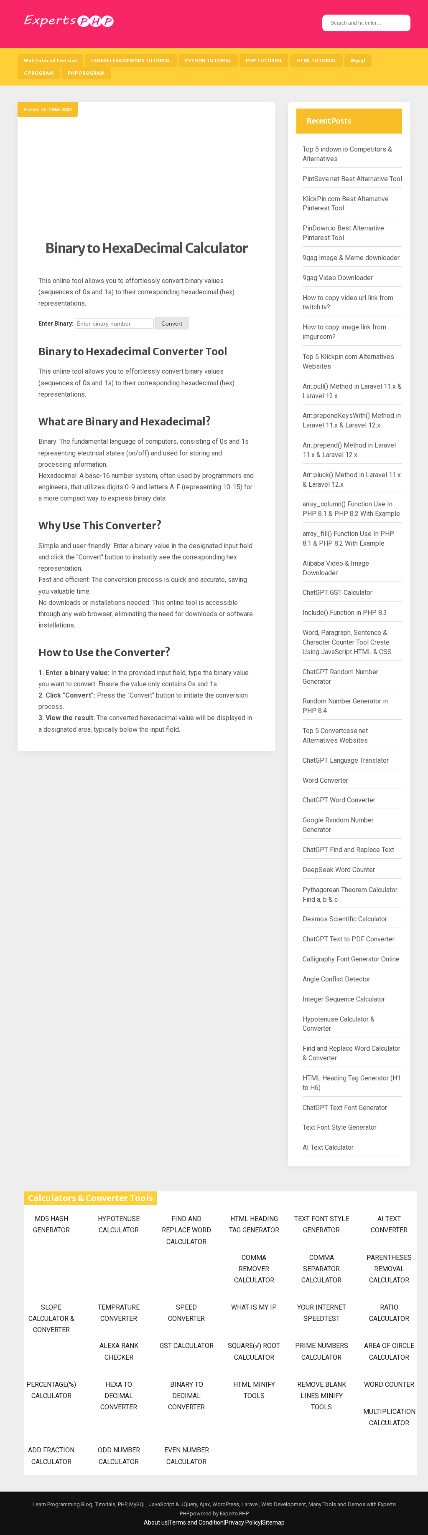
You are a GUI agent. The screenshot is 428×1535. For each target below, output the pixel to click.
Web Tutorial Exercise (50, 60)
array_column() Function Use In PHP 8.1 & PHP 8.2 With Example (351, 509)
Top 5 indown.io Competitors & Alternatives (347, 154)
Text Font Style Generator (340, 1127)
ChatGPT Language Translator (346, 760)
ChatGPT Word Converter (339, 800)
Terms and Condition (196, 1522)
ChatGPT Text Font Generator (345, 1108)
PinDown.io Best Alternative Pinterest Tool (343, 233)
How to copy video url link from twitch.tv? (348, 302)
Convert (171, 323)
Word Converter (325, 780)
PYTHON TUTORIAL (208, 60)
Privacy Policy (243, 1522)
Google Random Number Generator (338, 825)
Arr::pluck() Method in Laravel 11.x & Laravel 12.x (352, 479)
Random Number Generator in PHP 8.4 (345, 706)
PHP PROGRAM (86, 73)
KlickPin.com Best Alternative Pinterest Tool (346, 203)
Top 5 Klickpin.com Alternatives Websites (348, 361)
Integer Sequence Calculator (344, 999)
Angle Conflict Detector (336, 979)
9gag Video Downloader (338, 278)
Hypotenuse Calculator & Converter (338, 1024)
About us (156, 1522)
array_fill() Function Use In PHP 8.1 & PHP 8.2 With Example (348, 538)
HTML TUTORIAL (316, 60)
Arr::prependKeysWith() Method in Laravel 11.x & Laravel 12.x (352, 420)
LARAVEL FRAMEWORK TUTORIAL (131, 60)
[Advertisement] (146, 181)
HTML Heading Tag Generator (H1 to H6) (352, 1083)
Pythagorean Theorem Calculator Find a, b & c (350, 894)
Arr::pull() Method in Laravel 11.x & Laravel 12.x (352, 391)
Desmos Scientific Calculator (345, 919)
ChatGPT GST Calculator (337, 593)
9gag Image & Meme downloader (351, 258)
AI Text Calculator (328, 1147)
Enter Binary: (56, 323)
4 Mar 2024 (59, 109)
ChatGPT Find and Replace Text (348, 850)
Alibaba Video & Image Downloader (336, 568)
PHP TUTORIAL (264, 60)
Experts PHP (234, 1513)
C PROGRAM (39, 73)
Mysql (358, 60)
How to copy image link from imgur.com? (344, 332)
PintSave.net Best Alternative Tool (352, 179)
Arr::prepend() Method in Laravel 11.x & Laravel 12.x (349, 450)
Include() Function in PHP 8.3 (345, 613)
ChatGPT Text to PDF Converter (349, 939)
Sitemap (273, 1522)
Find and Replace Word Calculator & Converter (351, 1053)
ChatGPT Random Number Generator (340, 676)
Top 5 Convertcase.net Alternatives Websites (335, 735)
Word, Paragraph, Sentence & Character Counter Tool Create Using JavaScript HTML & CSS (347, 642)
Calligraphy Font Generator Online (351, 959)
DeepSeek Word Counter (339, 870)
